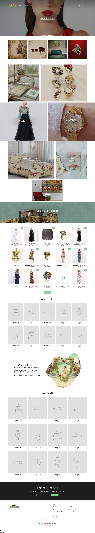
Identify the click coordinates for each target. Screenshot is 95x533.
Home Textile (54, 513)
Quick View (16, 240)
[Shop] (71, 122)
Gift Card (70, 506)
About (69, 504)
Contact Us (70, 514)
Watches (26, 5)
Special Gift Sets (55, 516)
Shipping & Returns (72, 509)
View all (47, 292)
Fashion (31, 5)
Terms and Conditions (72, 513)
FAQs (69, 507)
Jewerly (20, 5)
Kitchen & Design (55, 514)
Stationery (54, 509)
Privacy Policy (71, 511)
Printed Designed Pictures (57, 511)
